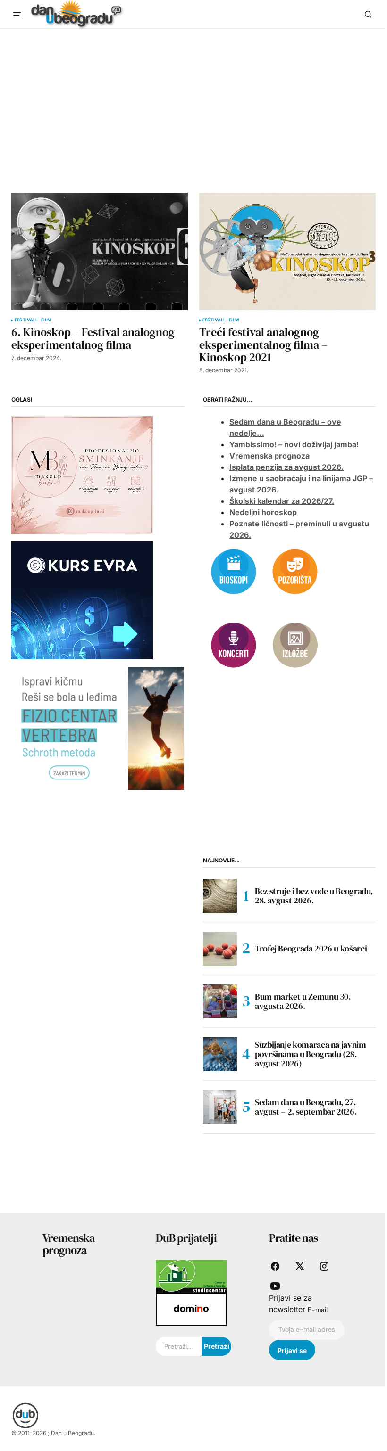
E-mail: (318, 1309)
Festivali (26, 320)
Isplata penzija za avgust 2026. (286, 467)
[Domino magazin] (191, 1308)
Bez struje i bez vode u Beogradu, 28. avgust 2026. (314, 895)
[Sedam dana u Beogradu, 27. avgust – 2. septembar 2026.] (220, 1107)
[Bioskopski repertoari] (233, 570)
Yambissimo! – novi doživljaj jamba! (294, 444)
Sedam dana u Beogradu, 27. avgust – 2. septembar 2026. (305, 1106)
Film (46, 320)
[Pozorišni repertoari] (295, 570)
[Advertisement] (193, 99)
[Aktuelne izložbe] (295, 644)
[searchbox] (179, 1346)
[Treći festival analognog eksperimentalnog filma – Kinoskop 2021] (287, 251)
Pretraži (216, 1346)
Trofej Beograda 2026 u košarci (311, 948)
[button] (17, 14)
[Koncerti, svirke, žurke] (233, 644)
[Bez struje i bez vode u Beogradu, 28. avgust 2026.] (220, 896)
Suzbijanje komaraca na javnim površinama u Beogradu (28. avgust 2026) (310, 1054)
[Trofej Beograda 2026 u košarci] (220, 949)
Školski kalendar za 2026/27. (281, 501)
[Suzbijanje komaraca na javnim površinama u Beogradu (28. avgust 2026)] (220, 1054)
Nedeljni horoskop (263, 512)
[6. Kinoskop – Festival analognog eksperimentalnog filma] (99, 251)
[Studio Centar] (191, 1275)
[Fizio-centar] (97, 727)
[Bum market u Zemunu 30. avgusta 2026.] (220, 1001)
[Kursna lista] (82, 474)
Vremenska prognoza (269, 455)
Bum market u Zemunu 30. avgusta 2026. (303, 1001)
